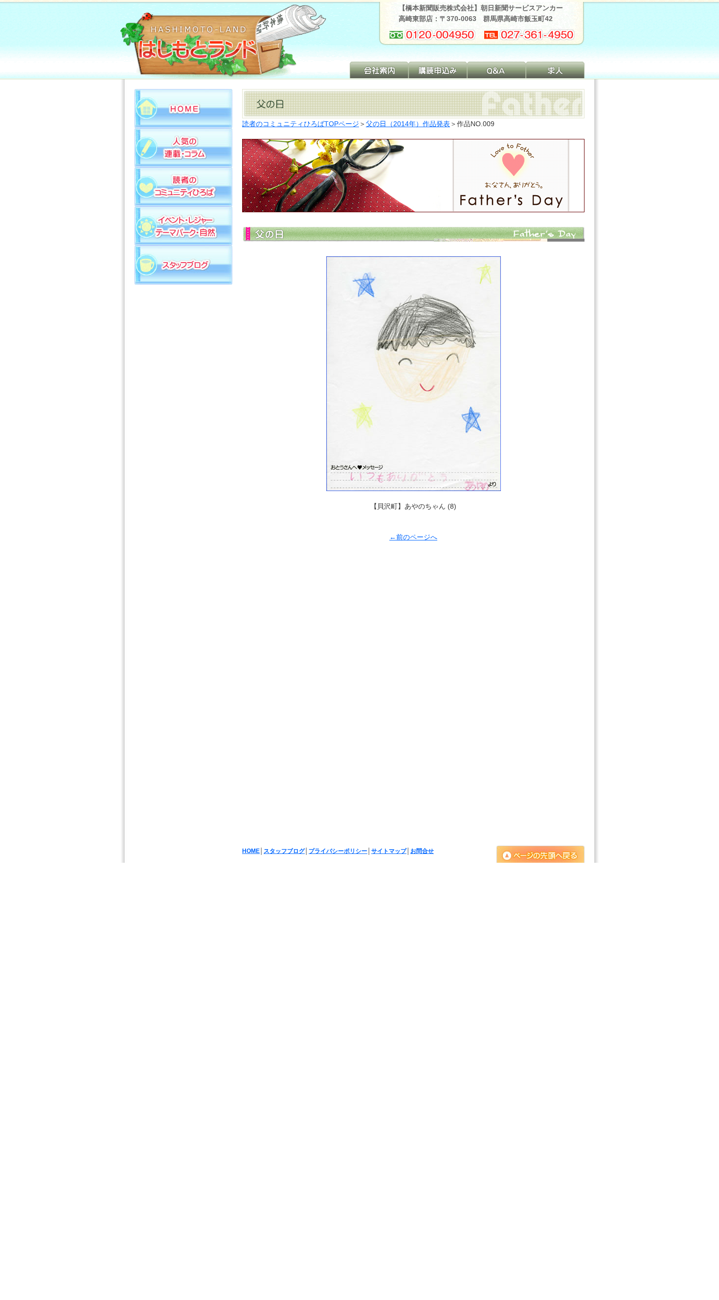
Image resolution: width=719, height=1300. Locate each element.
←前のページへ (413, 537)
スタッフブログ (284, 851)
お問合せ (422, 851)
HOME (251, 851)
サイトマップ (388, 851)
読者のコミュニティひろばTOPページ (300, 124)
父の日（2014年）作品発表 (408, 124)
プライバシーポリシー (338, 851)
